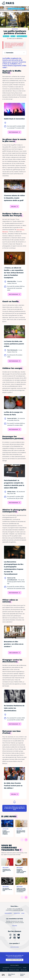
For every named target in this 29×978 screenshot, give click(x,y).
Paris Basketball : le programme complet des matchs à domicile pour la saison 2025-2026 (14, 484)
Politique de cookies (14, 969)
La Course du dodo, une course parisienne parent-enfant (14, 343)
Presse (24, 967)
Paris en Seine (22, 975)
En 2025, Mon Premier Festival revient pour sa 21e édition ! (13, 785)
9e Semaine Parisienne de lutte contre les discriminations (14, 708)
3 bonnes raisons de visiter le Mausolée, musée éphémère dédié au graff (14, 198)
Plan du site (24, 969)
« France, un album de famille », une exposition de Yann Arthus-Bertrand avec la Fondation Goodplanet (13, 273)
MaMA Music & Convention (14, 119)
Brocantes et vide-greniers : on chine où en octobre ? (13, 644)
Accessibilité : (12, 967)
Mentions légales (14, 965)
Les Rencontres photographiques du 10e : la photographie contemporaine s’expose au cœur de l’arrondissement (14, 568)
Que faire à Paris (11, 975)
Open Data (5, 969)
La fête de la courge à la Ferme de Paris (13, 413)
